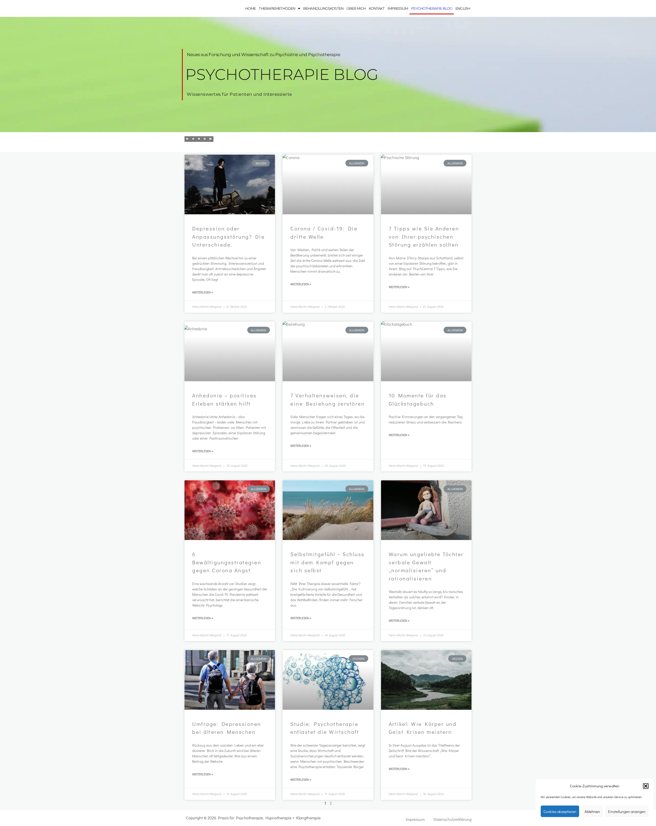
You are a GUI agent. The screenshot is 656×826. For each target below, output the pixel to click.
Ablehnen (592, 811)
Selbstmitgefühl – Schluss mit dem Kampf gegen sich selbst (327, 562)
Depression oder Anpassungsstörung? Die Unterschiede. (228, 236)
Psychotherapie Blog (431, 8)
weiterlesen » (202, 292)
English (462, 8)
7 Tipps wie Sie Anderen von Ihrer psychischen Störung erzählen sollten (424, 236)
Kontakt (377, 8)
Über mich (356, 8)
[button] (645, 786)
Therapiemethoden (277, 8)
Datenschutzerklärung (452, 819)
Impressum (397, 8)
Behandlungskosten (323, 8)
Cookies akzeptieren (560, 811)
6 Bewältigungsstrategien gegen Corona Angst (226, 562)
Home (250, 8)
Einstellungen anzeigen (626, 811)
